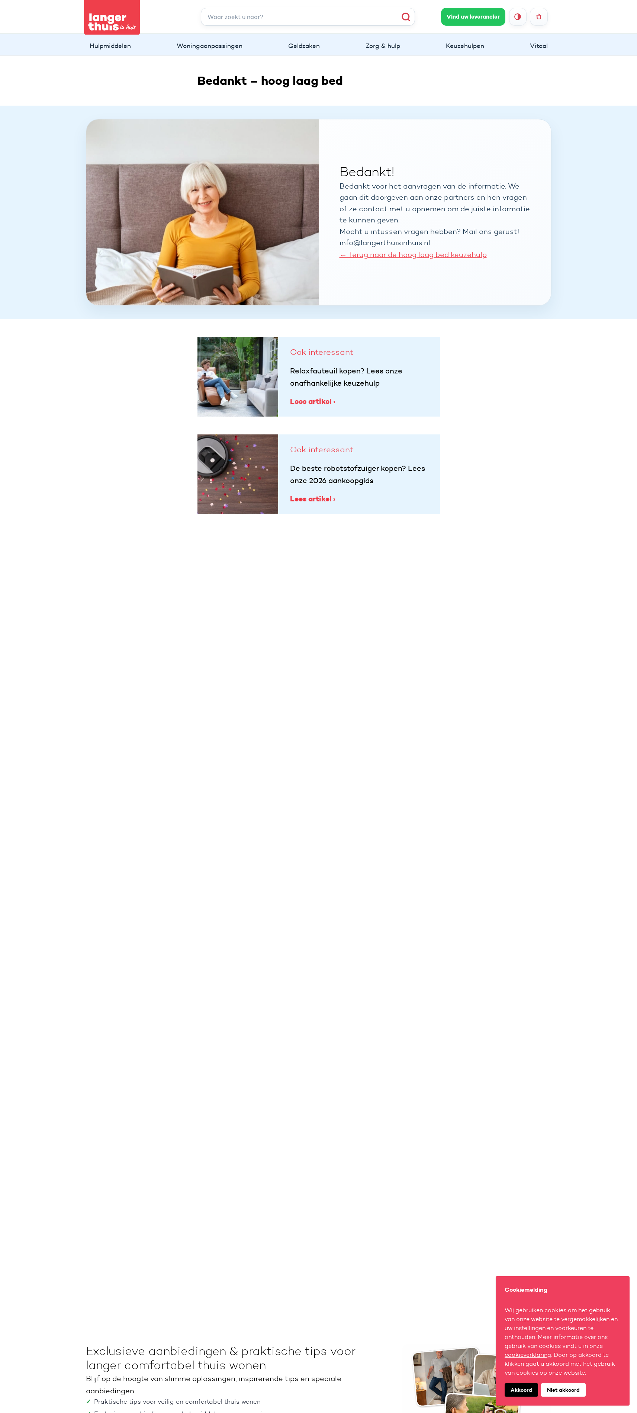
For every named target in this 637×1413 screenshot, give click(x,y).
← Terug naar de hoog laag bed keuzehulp (413, 254)
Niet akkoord (563, 1390)
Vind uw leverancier (473, 16)
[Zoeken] (405, 16)
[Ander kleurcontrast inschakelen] (518, 16)
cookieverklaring (528, 1354)
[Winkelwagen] (538, 16)
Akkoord (521, 1390)
